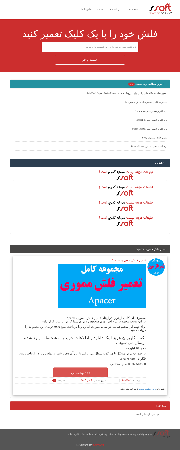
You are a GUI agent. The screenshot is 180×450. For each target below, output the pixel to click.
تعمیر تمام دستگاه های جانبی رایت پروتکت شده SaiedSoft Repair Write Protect (126, 93)
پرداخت (116, 9)
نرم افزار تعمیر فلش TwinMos (151, 111)
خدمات (101, 9)
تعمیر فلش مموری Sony (154, 137)
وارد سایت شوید (147, 389)
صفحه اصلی (132, 9)
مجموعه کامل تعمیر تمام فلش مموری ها (146, 102)
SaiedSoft (98, 444)
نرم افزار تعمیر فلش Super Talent (149, 129)
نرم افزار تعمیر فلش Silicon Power (149, 146)
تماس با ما (86, 9)
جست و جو (90, 59)
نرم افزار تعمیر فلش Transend (151, 120)
